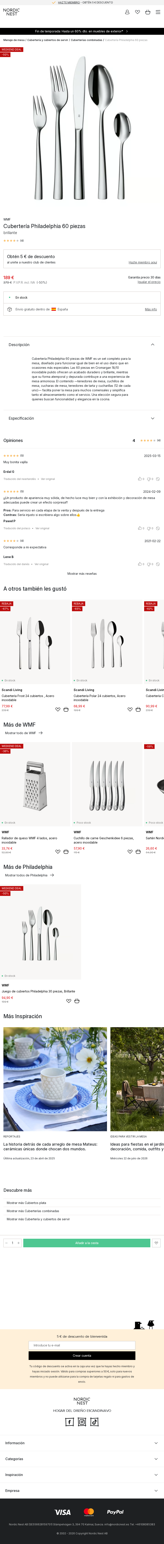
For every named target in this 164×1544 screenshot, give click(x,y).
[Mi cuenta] (127, 12)
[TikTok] (94, 1421)
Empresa (12, 1490)
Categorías (14, 1459)
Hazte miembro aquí (143, 262)
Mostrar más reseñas (82, 573)
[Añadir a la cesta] (66, 709)
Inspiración (14, 1475)
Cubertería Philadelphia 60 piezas (126, 40)
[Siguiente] (156, 128)
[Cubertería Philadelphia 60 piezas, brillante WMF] (82, 127)
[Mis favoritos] (137, 12)
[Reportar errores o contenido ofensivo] (158, 479)
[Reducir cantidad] (6, 1243)
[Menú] (158, 12)
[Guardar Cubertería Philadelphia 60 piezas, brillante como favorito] (156, 1243)
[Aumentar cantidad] (19, 1243)
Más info (151, 309)
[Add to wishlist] (57, 709)
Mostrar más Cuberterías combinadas (33, 1211)
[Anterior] (7, 128)
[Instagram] (82, 1421)
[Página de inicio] (11, 12)
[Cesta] (148, 12)
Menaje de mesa (14, 40)
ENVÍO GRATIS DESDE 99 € (85, 2)
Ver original (48, 479)
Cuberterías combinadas (86, 40)
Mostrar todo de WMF (20, 733)
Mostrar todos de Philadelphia (26, 875)
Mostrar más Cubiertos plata (26, 1203)
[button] (13, 241)
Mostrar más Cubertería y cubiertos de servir (38, 1219)
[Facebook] (69, 1421)
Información (15, 1443)
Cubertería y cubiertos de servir (47, 40)
